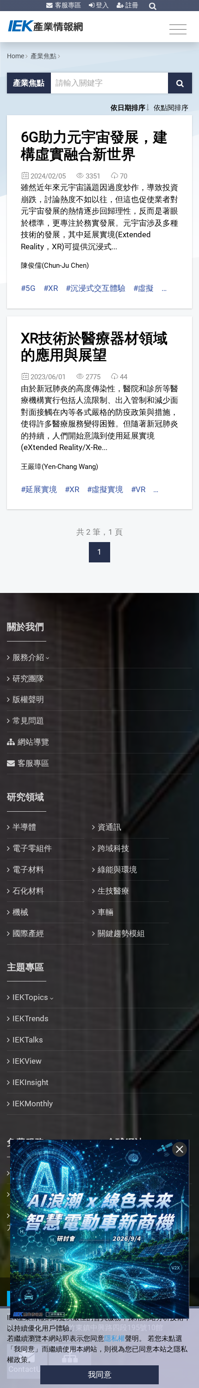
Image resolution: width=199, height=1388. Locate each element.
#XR (51, 288)
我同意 (100, 1374)
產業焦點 (43, 56)
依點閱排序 (171, 108)
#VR (138, 489)
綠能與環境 (117, 869)
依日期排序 (128, 108)
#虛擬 (143, 288)
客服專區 (67, 5)
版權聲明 (28, 699)
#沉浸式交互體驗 (95, 288)
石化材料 (28, 890)
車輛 (105, 912)
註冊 (131, 5)
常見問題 (28, 720)
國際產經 (28, 933)
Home (15, 56)
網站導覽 (33, 741)
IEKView (27, 1061)
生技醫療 (113, 890)
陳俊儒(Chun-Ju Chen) (55, 265)
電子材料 (28, 869)
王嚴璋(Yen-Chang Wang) (59, 467)
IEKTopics (30, 997)
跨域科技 (113, 848)
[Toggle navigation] (178, 29)
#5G (28, 288)
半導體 (24, 827)
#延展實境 (39, 489)
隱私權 (114, 1338)
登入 (101, 5)
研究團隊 (28, 678)
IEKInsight (30, 1082)
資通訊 (109, 827)
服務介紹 (28, 657)
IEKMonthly (32, 1103)
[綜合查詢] (152, 6)
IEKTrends (30, 1018)
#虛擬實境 (105, 489)
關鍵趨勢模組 (121, 933)
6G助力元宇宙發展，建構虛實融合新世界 (94, 145)
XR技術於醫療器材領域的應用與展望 (94, 347)
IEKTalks (27, 1039)
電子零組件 (32, 848)
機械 (20, 912)
